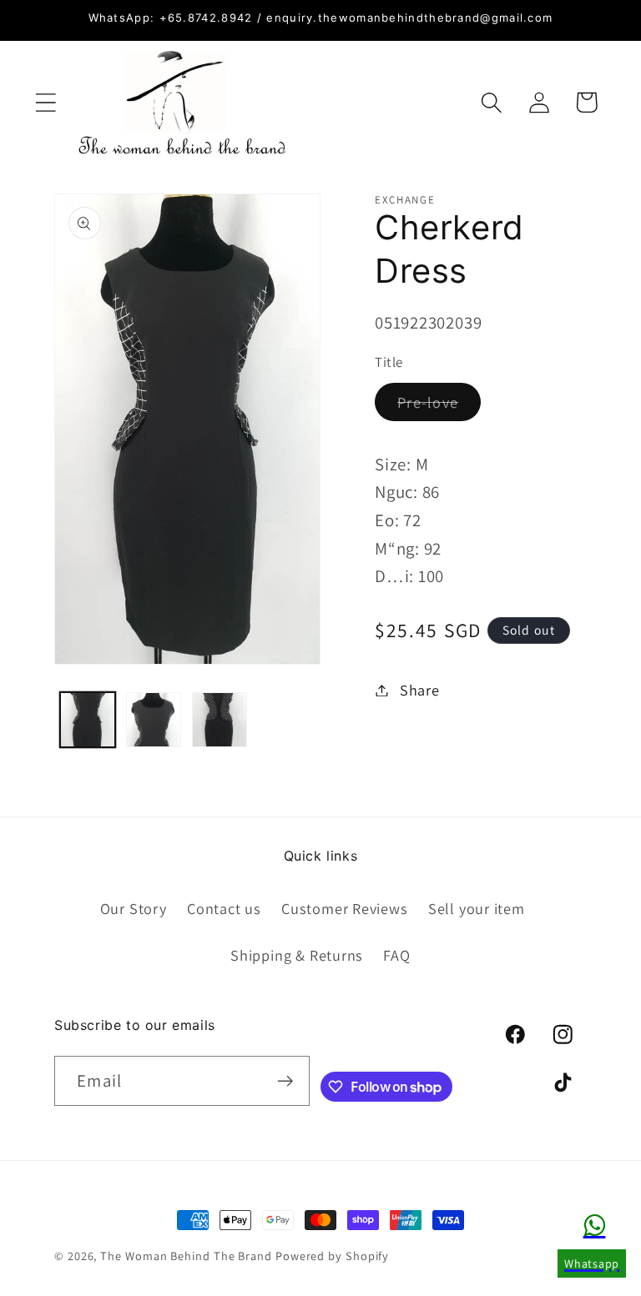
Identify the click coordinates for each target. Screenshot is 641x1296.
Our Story (133, 908)
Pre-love (439, 406)
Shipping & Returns (296, 955)
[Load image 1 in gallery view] (87, 719)
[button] (45, 102)
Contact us (224, 908)
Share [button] (420, 690)
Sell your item (476, 908)
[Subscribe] (285, 1081)
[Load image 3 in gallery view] (219, 719)
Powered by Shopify (332, 1255)
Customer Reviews (344, 908)
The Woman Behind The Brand (186, 1255)
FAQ (396, 955)
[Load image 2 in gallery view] (153, 719)
